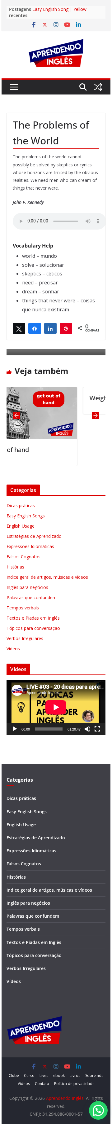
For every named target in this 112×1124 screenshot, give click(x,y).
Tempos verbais (23, 608)
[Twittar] (19, 328)
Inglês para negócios (27, 587)
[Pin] (66, 328)
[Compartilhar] (34, 328)
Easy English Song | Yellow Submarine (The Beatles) (59, 12)
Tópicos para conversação (33, 628)
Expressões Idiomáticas (30, 546)
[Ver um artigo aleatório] (98, 87)
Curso (29, 1075)
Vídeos (13, 649)
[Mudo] (87, 729)
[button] (98, 1110)
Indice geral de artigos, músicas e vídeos (47, 577)
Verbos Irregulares (25, 638)
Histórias (15, 567)
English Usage (21, 526)
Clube (14, 1075)
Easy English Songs (26, 516)
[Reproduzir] (15, 729)
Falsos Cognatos (23, 557)
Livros (75, 1075)
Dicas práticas (21, 505)
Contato (42, 1083)
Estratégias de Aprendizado (34, 536)
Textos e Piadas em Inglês (33, 618)
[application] (56, 707)
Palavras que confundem (32, 597)
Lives (44, 1075)
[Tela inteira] (97, 729)
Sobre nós (94, 1075)
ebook (59, 1075)
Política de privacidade (74, 1083)
